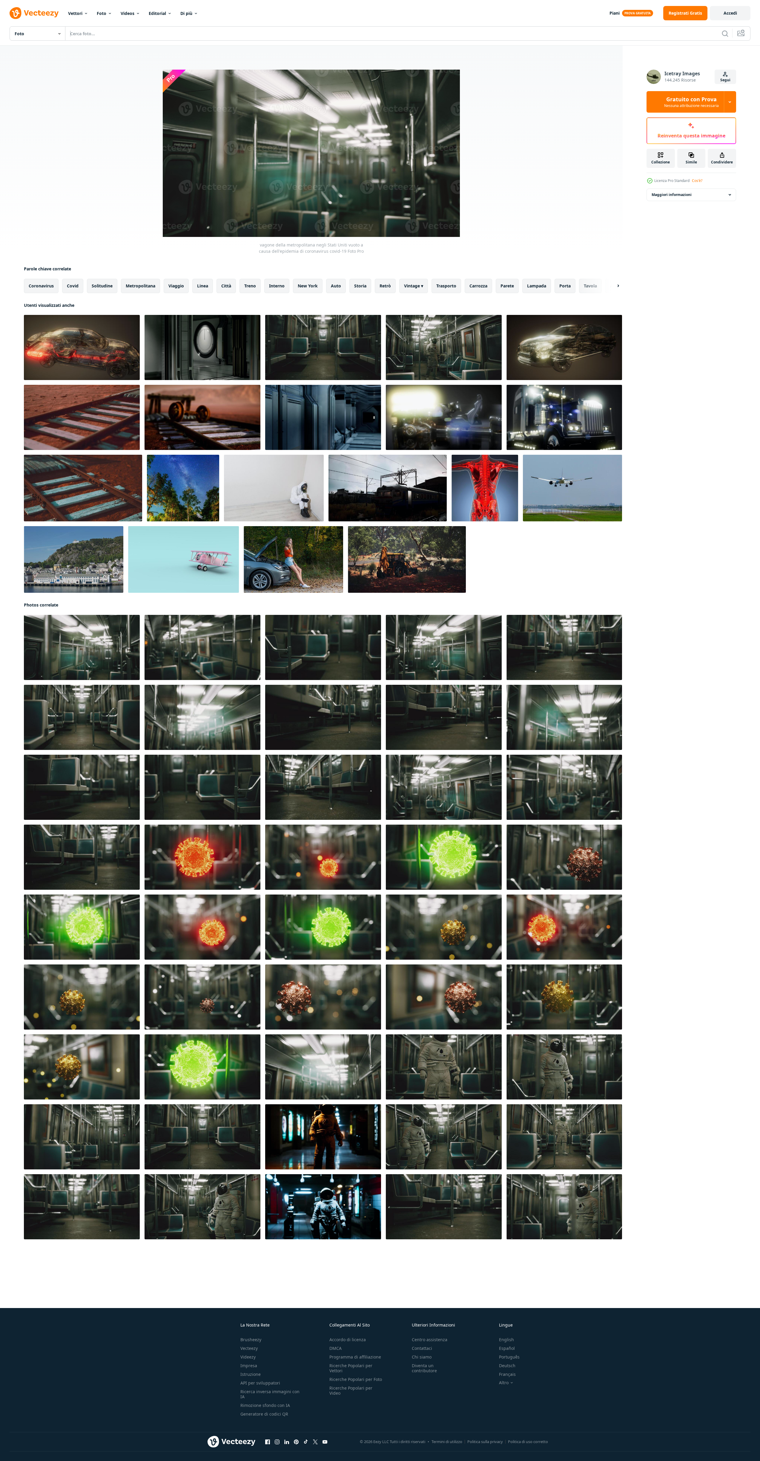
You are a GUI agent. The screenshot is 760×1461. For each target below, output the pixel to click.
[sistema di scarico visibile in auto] (82, 347)
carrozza (478, 286)
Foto (101, 13)
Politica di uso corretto (528, 1441)
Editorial (157, 13)
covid (73, 286)
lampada (536, 286)
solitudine (102, 286)
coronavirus (41, 286)
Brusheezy (250, 1339)
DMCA (335, 1348)
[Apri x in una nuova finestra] (315, 1441)
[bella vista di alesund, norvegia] (73, 559)
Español (507, 1348)
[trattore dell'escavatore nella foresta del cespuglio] (407, 559)
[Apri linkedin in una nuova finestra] (286, 1441)
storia (360, 286)
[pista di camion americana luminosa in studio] (564, 417)
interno (277, 286)
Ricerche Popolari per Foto (355, 1379)
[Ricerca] (725, 33)
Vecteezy (249, 1348)
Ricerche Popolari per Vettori (350, 1368)
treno (250, 286)
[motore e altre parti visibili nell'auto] (444, 417)
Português (509, 1357)
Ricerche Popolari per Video (350, 1390)
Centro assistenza (429, 1339)
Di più (186, 13)
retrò (385, 286)
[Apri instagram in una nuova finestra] (277, 1441)
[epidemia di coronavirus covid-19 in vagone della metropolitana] (202, 857)
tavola (590, 286)
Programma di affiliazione (355, 1357)
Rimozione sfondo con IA (265, 1405)
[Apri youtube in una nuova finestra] (325, 1441)
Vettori (75, 13)
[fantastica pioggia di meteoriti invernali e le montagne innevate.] (183, 488)
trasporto (446, 286)
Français (507, 1374)
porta (565, 286)
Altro (504, 1382)
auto (336, 286)
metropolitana (140, 286)
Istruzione (250, 1374)
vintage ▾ (413, 286)
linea (202, 286)
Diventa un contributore (424, 1368)
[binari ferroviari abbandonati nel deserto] (82, 417)
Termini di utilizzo (447, 1441)
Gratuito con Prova (691, 102)
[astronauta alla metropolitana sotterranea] (323, 1136)
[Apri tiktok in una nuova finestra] (305, 1441)
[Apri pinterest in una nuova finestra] (296, 1441)
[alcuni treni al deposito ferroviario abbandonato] (387, 488)
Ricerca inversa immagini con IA (270, 1394)
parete (507, 286)
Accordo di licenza (347, 1339)
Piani (614, 13)
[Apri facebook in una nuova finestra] (267, 1441)
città (226, 286)
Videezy (248, 1357)
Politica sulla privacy (485, 1441)
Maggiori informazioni (672, 194)
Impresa (248, 1365)
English (506, 1339)
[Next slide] (613, 286)
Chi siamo (422, 1357)
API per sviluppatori (260, 1383)
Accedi (730, 13)
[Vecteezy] (34, 13)
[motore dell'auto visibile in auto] (564, 347)
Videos (127, 13)
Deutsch (507, 1365)
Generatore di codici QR (264, 1414)
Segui (725, 79)
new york (308, 286)
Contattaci (422, 1348)
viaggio (176, 286)
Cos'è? (697, 180)
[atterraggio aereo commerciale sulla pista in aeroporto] (572, 488)
